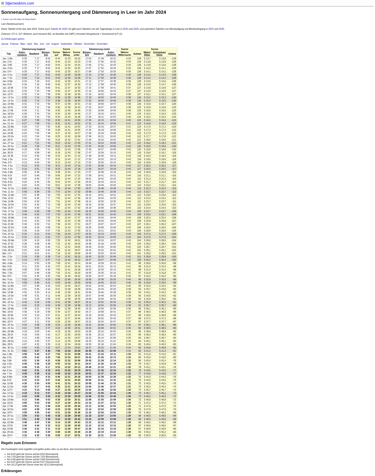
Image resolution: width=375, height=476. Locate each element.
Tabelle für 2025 (59, 29)
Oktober (78, 44)
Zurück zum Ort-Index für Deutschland (19, 19)
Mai (36, 44)
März (22, 44)
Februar (14, 44)
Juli (48, 44)
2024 (125, 29)
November (89, 44)
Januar (4, 44)
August (55, 44)
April (29, 44)
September (66, 44)
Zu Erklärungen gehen (12, 39)
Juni (42, 44)
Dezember (102, 44)
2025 (136, 29)
